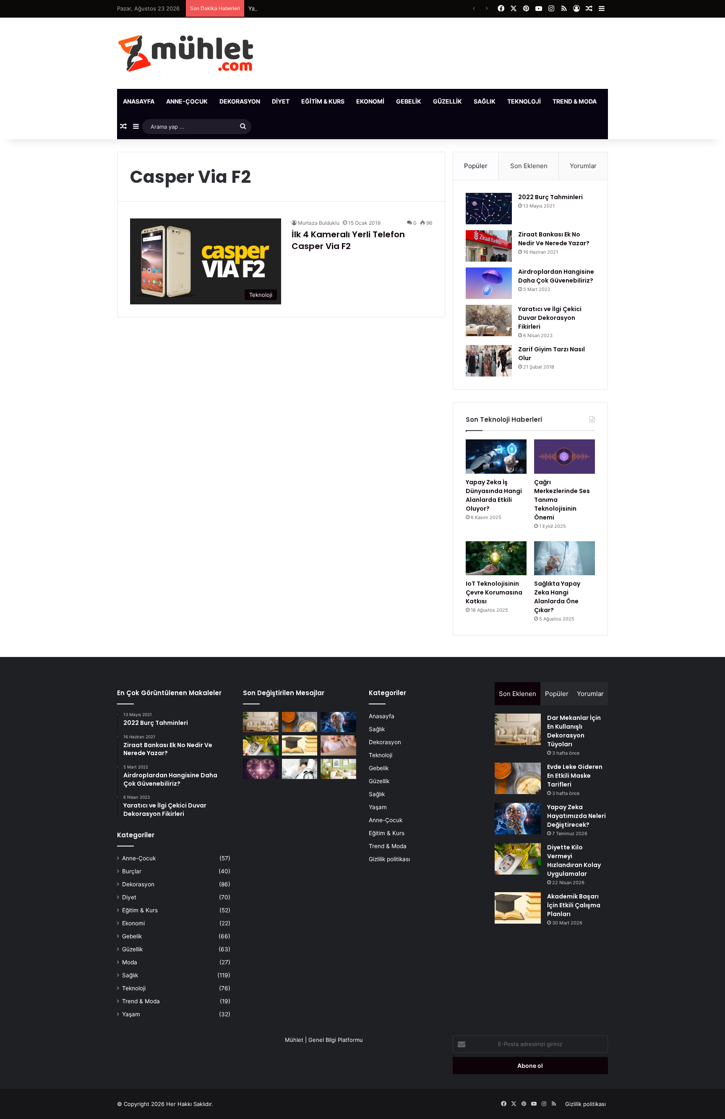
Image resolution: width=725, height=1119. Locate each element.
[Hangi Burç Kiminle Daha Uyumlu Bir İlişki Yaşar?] (261, 769)
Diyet (280, 101)
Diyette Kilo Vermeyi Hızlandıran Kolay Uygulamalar (574, 860)
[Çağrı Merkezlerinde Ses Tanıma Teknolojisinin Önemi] (564, 456)
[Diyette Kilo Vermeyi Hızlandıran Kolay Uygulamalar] (261, 745)
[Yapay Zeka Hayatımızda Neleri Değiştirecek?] (338, 722)
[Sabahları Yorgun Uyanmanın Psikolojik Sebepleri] (300, 769)
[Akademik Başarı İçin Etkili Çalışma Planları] (300, 745)
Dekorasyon (239, 101)
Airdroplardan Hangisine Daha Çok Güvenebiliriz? (556, 276)
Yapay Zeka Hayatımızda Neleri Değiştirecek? (307, 8)
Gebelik (408, 101)
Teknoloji (524, 101)
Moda (129, 962)
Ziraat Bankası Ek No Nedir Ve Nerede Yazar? (553, 238)
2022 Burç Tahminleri (550, 197)
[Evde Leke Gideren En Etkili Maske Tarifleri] (300, 722)
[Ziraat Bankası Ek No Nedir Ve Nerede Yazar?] (489, 246)
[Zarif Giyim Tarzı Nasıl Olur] (489, 360)
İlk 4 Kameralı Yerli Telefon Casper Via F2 (348, 240)
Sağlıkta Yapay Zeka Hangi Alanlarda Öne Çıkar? (557, 596)
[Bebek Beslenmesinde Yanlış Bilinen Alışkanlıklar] (338, 745)
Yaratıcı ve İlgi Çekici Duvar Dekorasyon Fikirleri (550, 318)
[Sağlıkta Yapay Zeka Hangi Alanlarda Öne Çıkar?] (564, 558)
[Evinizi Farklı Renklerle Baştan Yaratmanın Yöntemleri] (338, 769)
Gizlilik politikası (389, 859)
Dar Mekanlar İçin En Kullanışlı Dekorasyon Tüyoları (574, 731)
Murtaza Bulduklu (318, 223)
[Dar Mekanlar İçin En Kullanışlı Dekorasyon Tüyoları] (261, 722)
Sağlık (485, 101)
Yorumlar (583, 166)
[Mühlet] (185, 53)
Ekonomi (370, 101)
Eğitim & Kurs (322, 101)
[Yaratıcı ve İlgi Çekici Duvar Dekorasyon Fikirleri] (489, 320)
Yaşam (619, 101)
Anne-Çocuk (187, 101)
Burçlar (131, 871)
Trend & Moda (575, 101)
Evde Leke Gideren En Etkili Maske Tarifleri (574, 776)
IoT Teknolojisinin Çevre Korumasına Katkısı (494, 592)
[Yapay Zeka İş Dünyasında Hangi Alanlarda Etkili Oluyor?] (496, 456)
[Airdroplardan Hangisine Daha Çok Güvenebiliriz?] (489, 283)
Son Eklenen (529, 166)
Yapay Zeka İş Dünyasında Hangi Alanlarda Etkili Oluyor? (494, 495)
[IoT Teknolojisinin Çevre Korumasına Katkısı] (496, 558)
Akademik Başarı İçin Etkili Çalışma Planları (573, 905)
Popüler (476, 166)
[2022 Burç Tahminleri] (489, 208)
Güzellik (447, 101)
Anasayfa (138, 101)
